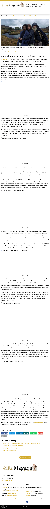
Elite (2, 16)
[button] (34, 4)
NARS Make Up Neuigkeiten (9, 450)
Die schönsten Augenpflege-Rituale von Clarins (14, 447)
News (6, 51)
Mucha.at (28, 495)
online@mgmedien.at (12, 493)
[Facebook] (27, 502)
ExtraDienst (28, 490)
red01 (17, 51)
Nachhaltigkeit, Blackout (36, 493)
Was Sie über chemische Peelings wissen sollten (14, 448)
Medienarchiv (29, 498)
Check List (28, 493)
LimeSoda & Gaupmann (13, 498)
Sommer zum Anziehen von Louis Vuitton (13, 445)
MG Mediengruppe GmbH (12, 490)
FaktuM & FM (29, 491)
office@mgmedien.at (7, 480)
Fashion (8, 16)
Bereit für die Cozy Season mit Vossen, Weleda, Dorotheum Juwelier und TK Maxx (22, 443)
